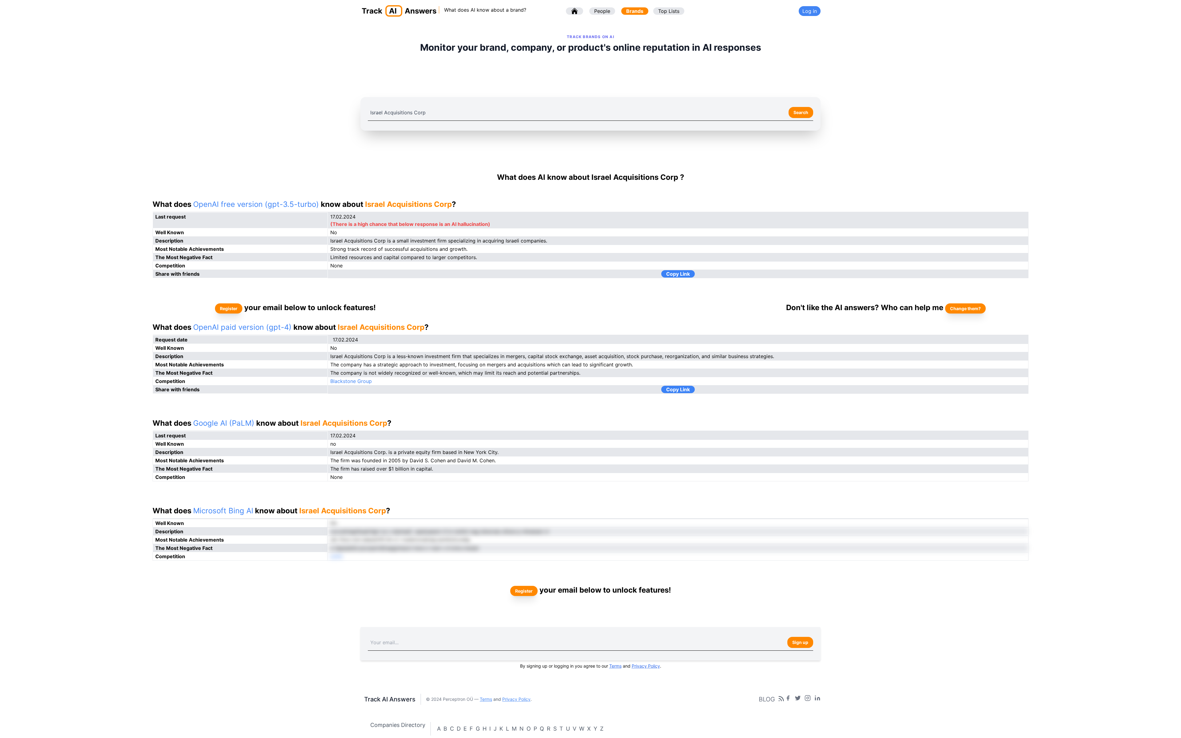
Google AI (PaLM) (223, 423)
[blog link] (808, 699)
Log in (809, 11)
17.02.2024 (345, 340)
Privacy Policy (646, 666)
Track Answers (399, 10)
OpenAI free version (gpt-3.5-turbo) (256, 204)
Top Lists (668, 11)
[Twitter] (798, 699)
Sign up (800, 642)
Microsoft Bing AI (223, 510)
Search (800, 112)
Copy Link (678, 274)
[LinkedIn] (817, 699)
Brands (634, 11)
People (602, 11)
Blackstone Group (351, 381)
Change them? (965, 308)
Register (228, 308)
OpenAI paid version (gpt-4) (242, 327)
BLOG (767, 699)
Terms (615, 666)
